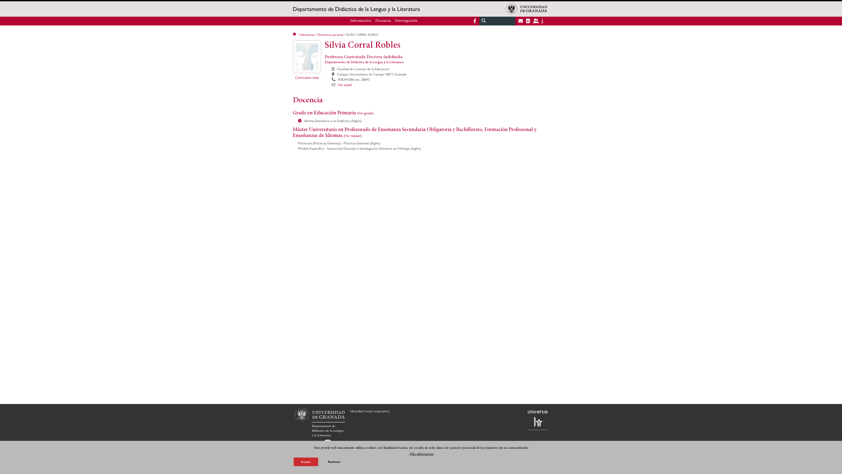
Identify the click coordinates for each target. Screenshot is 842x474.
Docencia (383, 21)
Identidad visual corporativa (369, 411)
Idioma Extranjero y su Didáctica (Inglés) (332, 121)
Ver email (345, 85)
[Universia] (538, 412)
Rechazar (334, 462)
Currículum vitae (307, 77)
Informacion (307, 34)
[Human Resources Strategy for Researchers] (538, 424)
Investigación (406, 21)
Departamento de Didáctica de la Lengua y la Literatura (356, 9)
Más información (422, 454)
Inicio (295, 34)
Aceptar (306, 461)
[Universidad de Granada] (526, 9)
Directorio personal (330, 34)
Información (360, 21)
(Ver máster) (353, 136)
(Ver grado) (365, 113)
